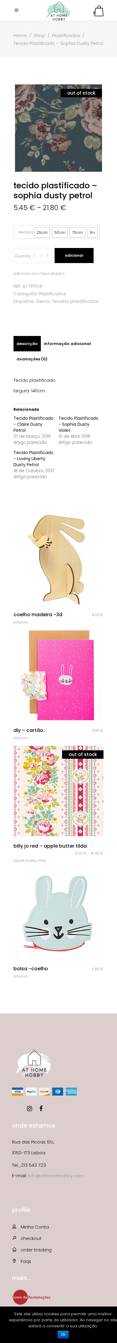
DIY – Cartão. (29, 730)
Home (20, 35)
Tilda (42, 860)
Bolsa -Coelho (31, 968)
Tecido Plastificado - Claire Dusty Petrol (33, 424)
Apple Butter (25, 860)
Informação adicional (67, 344)
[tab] (27, 343)
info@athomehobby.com (56, 1175)
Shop (39, 35)
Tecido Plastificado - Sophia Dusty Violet (78, 424)
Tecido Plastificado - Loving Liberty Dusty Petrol (33, 459)
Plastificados (66, 35)
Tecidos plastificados (75, 301)
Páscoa (21, 622)
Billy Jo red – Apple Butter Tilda (50, 846)
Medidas (26, 232)
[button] (42, 232)
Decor (43, 301)
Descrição (27, 344)
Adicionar (74, 255)
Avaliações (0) (31, 359)
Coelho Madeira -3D (38, 614)
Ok (63, 1334)
